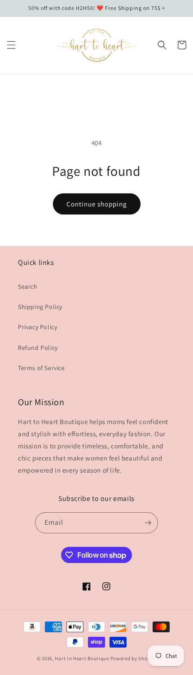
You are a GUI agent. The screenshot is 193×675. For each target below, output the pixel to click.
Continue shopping (96, 204)
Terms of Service (41, 368)
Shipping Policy (40, 307)
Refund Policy (38, 348)
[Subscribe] (148, 522)
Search (28, 286)
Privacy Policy (37, 327)
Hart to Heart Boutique (82, 658)
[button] (11, 45)
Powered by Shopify (133, 658)
